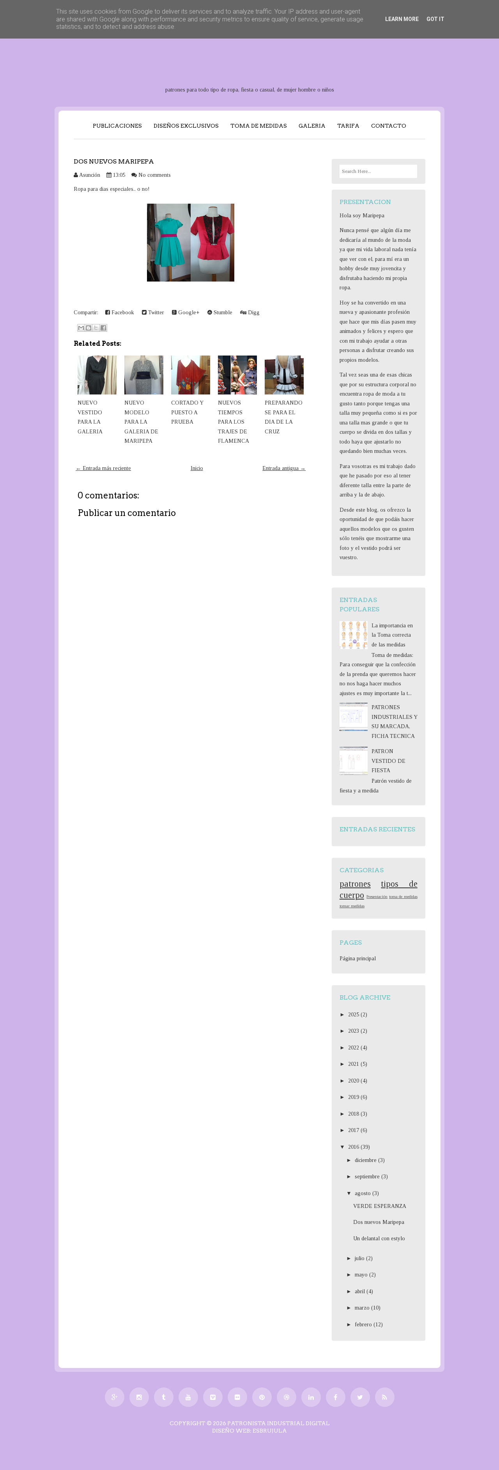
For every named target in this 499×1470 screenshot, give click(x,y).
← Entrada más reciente (103, 468)
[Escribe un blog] (88, 328)
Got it (435, 19)
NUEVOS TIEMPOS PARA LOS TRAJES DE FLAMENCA (233, 422)
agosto (363, 1193)
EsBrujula (270, 1431)
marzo (363, 1308)
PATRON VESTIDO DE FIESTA (388, 760)
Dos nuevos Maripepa (114, 161)
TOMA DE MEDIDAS (258, 126)
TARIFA (348, 126)
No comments (154, 175)
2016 (354, 1147)
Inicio (197, 468)
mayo (362, 1275)
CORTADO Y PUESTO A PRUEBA (187, 412)
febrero (364, 1324)
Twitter (155, 312)
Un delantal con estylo (379, 1238)
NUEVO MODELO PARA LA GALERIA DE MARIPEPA (141, 422)
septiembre (368, 1177)
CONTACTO (388, 126)
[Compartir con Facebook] (103, 328)
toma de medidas (403, 896)
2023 (354, 1031)
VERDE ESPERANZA (379, 1206)
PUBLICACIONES (117, 126)
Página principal (358, 958)
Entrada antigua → (284, 468)
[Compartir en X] (96, 328)
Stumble (222, 312)
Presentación (377, 896)
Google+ (188, 312)
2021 (354, 1064)
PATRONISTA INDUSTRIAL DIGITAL (278, 1423)
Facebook (122, 312)
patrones (355, 884)
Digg (253, 312)
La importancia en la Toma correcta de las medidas (392, 635)
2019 (354, 1097)
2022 (354, 1048)
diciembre (366, 1160)
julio (360, 1258)
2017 (354, 1130)
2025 (354, 1015)
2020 (354, 1081)
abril (360, 1291)
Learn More (402, 19)
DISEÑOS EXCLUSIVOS (186, 126)
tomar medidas (352, 905)
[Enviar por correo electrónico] (81, 328)
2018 (354, 1114)
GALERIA (312, 126)
